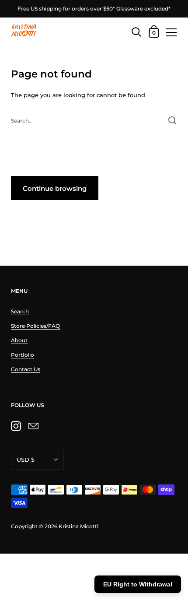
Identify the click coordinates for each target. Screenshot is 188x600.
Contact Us (25, 369)
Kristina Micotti (78, 526)
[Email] (33, 426)
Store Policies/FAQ (35, 326)
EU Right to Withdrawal (137, 584)
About (19, 340)
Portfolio (22, 354)
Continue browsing (55, 188)
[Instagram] (15, 426)
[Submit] (172, 120)
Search (20, 311)
